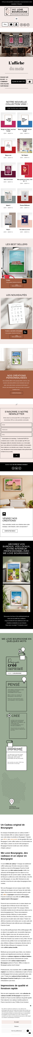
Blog (5, 24)
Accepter (16, 1022)
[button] (30, 1006)
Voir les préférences (16, 1030)
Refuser (16, 1026)
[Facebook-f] (28, 24)
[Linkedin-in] (24, 24)
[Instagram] (21, 24)
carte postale (13, 839)
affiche (5, 839)
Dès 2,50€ (25, 332)
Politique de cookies (15, 1034)
